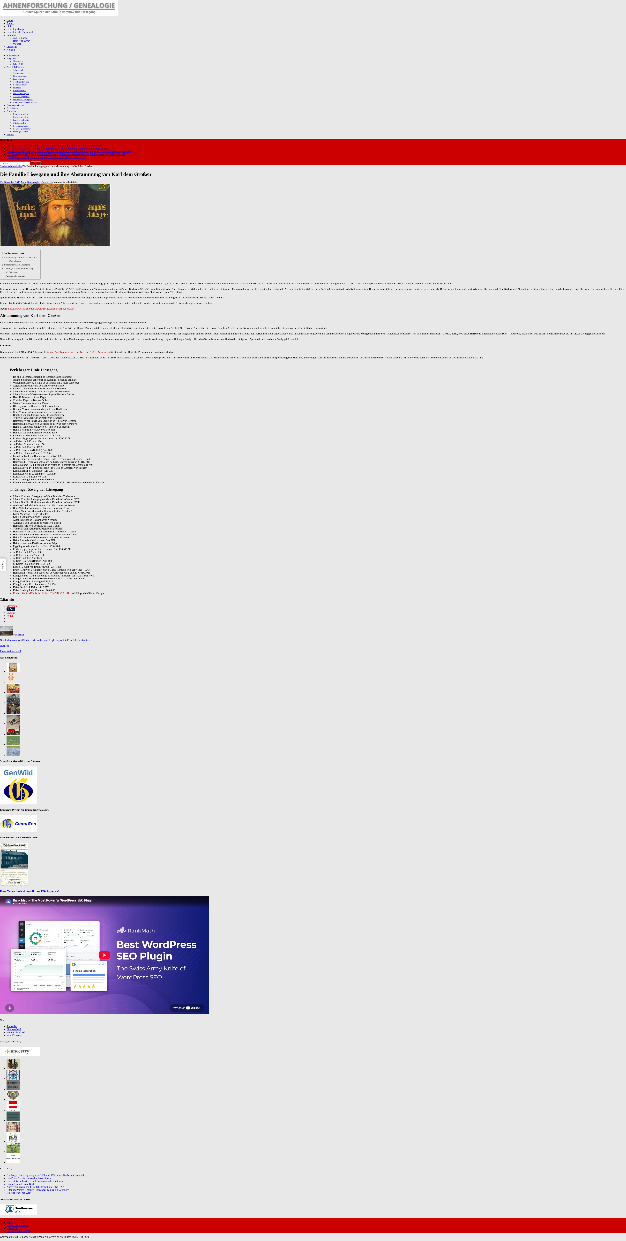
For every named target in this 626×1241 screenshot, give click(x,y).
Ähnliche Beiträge (17, 276)
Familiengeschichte (15, 105)
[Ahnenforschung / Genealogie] (59, 14)
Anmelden (12, 1026)
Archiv (10, 23)
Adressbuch (18, 70)
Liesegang (12, 46)
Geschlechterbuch (21, 82)
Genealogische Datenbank (20, 32)
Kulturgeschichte (20, 114)
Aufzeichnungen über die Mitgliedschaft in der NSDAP (35, 1187)
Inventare (17, 87)
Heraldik (10, 134)
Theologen (18, 61)
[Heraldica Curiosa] (13, 1141)
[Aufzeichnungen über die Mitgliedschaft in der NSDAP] (13, 702)
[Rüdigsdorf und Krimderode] (13, 1151)
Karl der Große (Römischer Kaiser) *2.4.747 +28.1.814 (41, 593)
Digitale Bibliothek (15, 67)
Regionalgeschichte (22, 129)
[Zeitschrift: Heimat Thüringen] (13, 744)
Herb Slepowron (21, 40)
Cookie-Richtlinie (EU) (19, 1231)
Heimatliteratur (19, 84)
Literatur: (17, 261)
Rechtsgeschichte (21, 126)
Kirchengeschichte (21, 117)
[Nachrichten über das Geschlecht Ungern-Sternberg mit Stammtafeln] (13, 1099)
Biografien (11, 58)
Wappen (17, 43)
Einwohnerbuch (20, 76)
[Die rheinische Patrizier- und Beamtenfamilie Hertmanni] (11, 682)
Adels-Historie (13, 55)
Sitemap (11, 1219)
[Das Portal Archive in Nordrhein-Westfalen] (13, 671)
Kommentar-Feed (16, 1032)
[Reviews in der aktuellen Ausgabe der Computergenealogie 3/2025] (13, 755)
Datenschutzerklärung (18, 1225)
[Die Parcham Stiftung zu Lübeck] (13, 1078)
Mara (23, 182)
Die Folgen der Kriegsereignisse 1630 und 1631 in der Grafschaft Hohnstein (46, 1175)
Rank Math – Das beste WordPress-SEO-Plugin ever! (29, 891)
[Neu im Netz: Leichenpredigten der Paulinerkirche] (13, 734)
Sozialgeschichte (20, 131)
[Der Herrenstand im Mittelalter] (13, 1089)
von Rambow (20, 38)
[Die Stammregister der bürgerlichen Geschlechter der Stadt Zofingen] (13, 1110)
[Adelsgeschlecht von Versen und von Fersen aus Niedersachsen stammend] (13, 1162)
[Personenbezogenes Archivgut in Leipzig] (13, 713)
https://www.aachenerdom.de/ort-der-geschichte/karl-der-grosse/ (41, 308)
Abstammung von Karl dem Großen (20, 257)
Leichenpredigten (21, 93)
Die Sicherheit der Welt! (19, 1192)
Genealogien (12, 108)
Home (10, 20)
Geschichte (11, 111)
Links (9, 26)
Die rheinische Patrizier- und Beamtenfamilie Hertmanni (35, 1181)
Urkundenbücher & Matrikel (25, 102)
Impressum (12, 1222)
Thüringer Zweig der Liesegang (18, 268)
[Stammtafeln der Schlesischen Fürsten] (13, 1120)
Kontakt (11, 49)
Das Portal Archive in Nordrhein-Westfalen (29, 1178)
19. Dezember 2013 (10, 182)
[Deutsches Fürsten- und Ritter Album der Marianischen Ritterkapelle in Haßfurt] (13, 1130)
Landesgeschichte (21, 120)
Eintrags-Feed (14, 1029)
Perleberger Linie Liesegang (17, 264)
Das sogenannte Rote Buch (21, 1184)
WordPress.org (14, 1035)
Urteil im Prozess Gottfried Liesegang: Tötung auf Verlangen (38, 1189)
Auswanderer (18, 73)
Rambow (11, 35)
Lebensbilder (19, 64)
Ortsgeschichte (19, 123)
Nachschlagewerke (21, 96)
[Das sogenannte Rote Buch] (13, 692)
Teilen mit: (14, 272)
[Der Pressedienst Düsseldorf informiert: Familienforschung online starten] (13, 723)
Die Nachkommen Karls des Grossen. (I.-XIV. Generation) (80, 352)
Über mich (12, 1228)
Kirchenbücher (19, 90)
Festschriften (18, 79)
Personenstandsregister (23, 99)
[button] (3, 565)
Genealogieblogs (15, 29)
